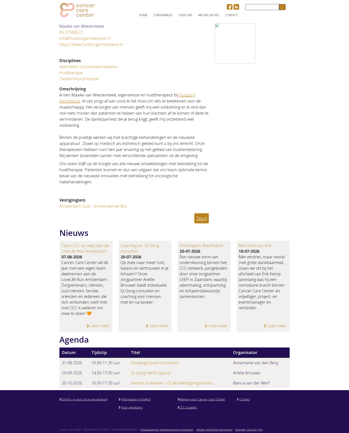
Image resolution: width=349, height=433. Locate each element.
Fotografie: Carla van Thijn (249, 429)
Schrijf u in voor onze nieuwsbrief (84, 399)
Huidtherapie (71, 72)
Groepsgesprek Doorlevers (155, 362)
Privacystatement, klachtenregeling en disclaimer (166, 429)
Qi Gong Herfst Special (151, 373)
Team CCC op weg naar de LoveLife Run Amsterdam (85, 248)
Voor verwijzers (132, 407)
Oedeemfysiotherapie (79, 78)
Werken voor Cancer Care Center (202, 399)
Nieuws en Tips (208, 15)
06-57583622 (71, 32)
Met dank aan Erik (255, 245)
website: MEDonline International (214, 429)
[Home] (77, 10)
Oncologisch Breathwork (201, 245)
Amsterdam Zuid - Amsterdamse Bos (93, 206)
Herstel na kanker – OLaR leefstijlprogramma (171, 383)
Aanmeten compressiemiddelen (88, 66)
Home (143, 15)
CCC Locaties (188, 407)
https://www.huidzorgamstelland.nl (91, 44)
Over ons (185, 15)
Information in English (136, 399)
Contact (231, 15)
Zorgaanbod (162, 15)
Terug (201, 218)
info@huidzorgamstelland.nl (84, 38)
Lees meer (99, 325)
